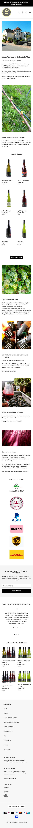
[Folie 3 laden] (18, 634)
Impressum (7, 749)
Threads (6, 793)
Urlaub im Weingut (9, 726)
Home (5, 708)
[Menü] (30, 12)
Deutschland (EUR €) (16, 806)
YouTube (6, 796)
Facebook (6, 787)
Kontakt (6, 745)
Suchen (6, 713)
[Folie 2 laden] (16, 634)
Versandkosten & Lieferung (11, 722)
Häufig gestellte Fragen (10, 717)
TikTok (5, 794)
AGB (5, 736)
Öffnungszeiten (8, 731)
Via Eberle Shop (14, 822)
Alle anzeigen (16, 257)
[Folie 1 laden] (15, 634)
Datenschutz (7, 740)
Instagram (6, 791)
